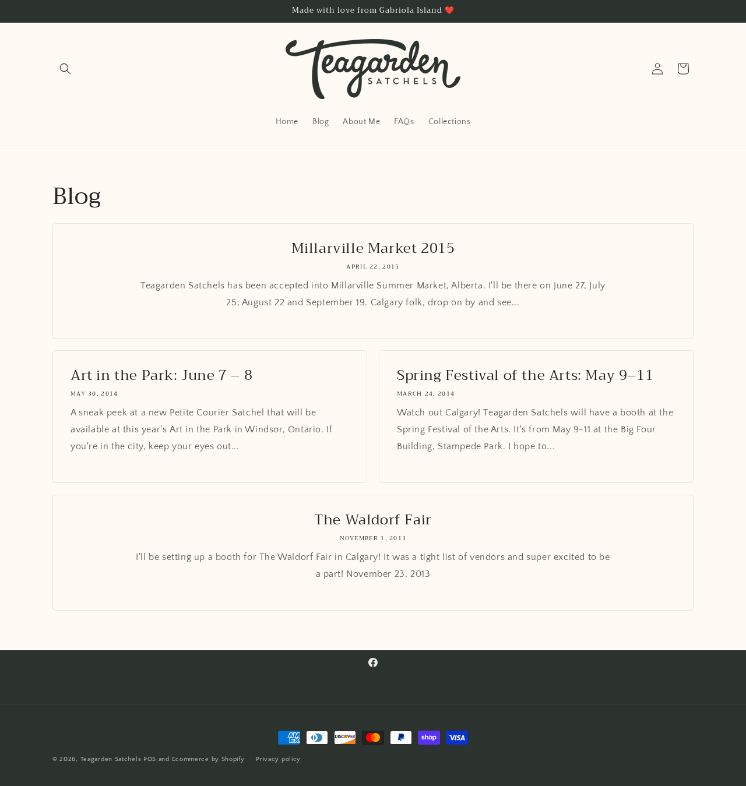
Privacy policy (278, 759)
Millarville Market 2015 (373, 248)
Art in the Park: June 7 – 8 (161, 375)
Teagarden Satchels (111, 759)
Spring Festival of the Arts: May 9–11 (525, 375)
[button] (65, 69)
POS (149, 759)
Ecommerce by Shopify (208, 759)
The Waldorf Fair (373, 520)
